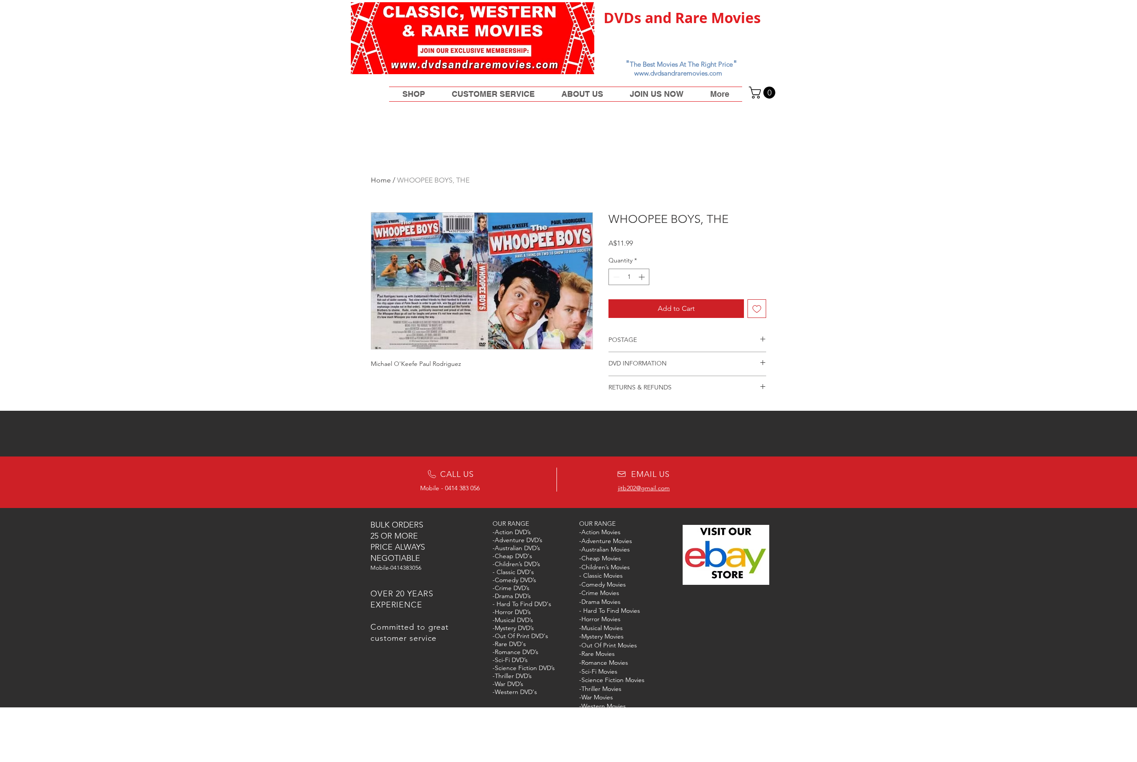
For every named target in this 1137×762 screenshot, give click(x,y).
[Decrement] (615, 277)
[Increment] (642, 277)
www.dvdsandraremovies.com (678, 73)
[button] (763, 93)
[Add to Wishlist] (756, 308)
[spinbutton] (629, 277)
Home (381, 180)
